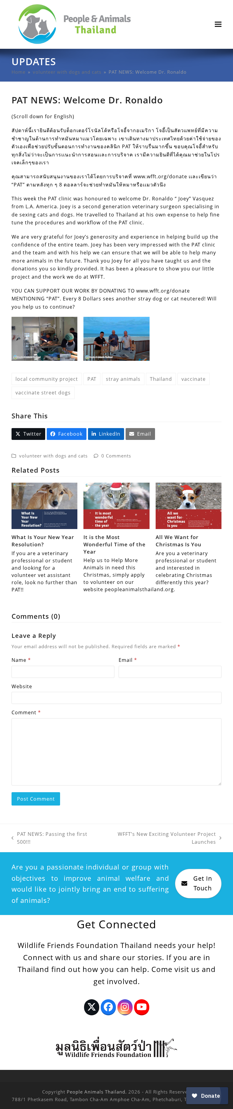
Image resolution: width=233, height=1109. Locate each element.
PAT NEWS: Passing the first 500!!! (49, 838)
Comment (26, 712)
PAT (91, 379)
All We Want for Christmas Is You (178, 541)
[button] (218, 24)
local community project (46, 379)
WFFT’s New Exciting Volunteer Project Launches (159, 838)
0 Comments (116, 456)
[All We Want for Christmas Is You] (188, 505)
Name (21, 660)
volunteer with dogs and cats (53, 456)
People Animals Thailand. (97, 1092)
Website (22, 686)
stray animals (123, 379)
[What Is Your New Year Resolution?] (44, 505)
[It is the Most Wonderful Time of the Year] (116, 505)
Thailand (161, 379)
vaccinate (193, 379)
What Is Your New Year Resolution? (43, 541)
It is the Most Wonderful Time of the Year (114, 544)
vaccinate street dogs (43, 392)
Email (128, 660)
